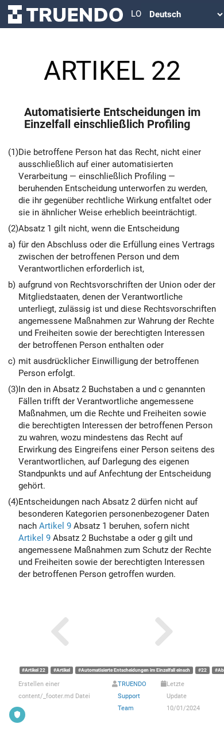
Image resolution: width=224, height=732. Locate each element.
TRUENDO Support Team (132, 696)
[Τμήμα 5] (164, 632)
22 (204, 670)
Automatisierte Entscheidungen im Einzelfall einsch (135, 670)
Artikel (63, 670)
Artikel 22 (35, 670)
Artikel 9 (55, 526)
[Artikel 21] (60, 632)
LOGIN (136, 14)
